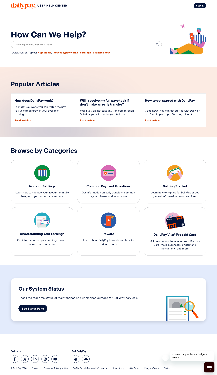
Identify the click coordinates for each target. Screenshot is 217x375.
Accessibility (118, 368)
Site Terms (134, 368)
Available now (101, 52)
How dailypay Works (66, 52)
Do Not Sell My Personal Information (90, 368)
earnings (85, 52)
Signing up (44, 52)
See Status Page (33, 308)
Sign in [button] (200, 5)
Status (167, 368)
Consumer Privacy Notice (56, 368)
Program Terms (151, 368)
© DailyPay (19, 368)
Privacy (35, 368)
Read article (22, 120)
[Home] (39, 6)
